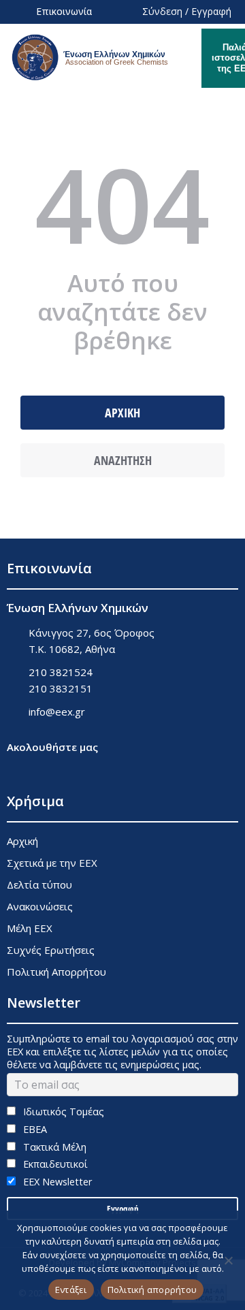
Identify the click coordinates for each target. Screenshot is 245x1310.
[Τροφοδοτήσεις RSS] (83, 769)
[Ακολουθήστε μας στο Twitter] (49, 769)
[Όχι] (228, 1260)
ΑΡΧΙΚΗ (122, 412)
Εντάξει (71, 1289)
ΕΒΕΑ (33, 1129)
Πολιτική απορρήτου (152, 1289)
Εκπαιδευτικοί (54, 1163)
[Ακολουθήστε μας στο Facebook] (15, 769)
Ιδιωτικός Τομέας (62, 1111)
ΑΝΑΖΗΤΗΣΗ (123, 460)
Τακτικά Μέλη (53, 1146)
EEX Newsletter (56, 1181)
